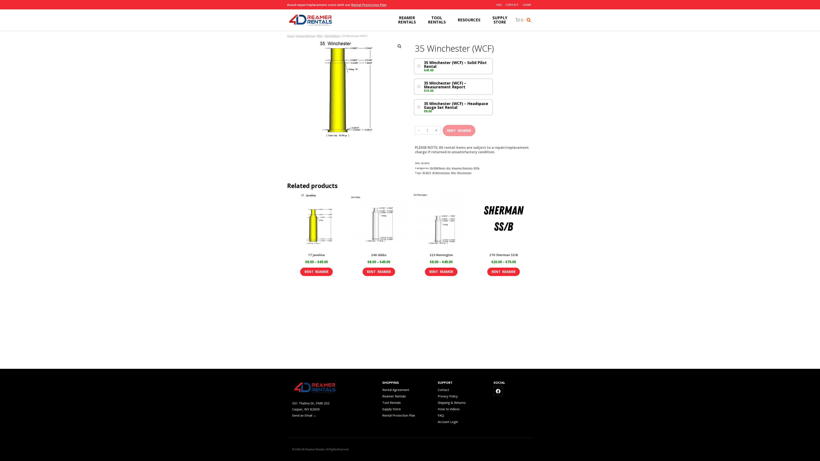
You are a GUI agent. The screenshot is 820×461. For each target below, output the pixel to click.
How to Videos (449, 409)
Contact (512, 5)
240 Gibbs (379, 255)
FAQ (499, 5)
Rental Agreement (395, 390)
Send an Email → (304, 415)
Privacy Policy (448, 396)
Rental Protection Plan (369, 5)
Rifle (476, 168)
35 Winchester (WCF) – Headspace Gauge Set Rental (456, 105)
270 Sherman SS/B (503, 255)
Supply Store (391, 409)
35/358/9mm (437, 168)
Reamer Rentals (462, 168)
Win (453, 172)
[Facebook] (498, 391)
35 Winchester (441, 172)
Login (527, 5)
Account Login (448, 422)
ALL (448, 168)
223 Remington (441, 255)
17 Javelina (316, 255)
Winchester (464, 172)
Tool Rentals (391, 402)
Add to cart (459, 129)
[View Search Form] (530, 20)
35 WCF (426, 172)
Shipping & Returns (452, 402)
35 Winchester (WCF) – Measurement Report (445, 84)
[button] (399, 46)
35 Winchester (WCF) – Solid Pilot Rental (455, 64)
